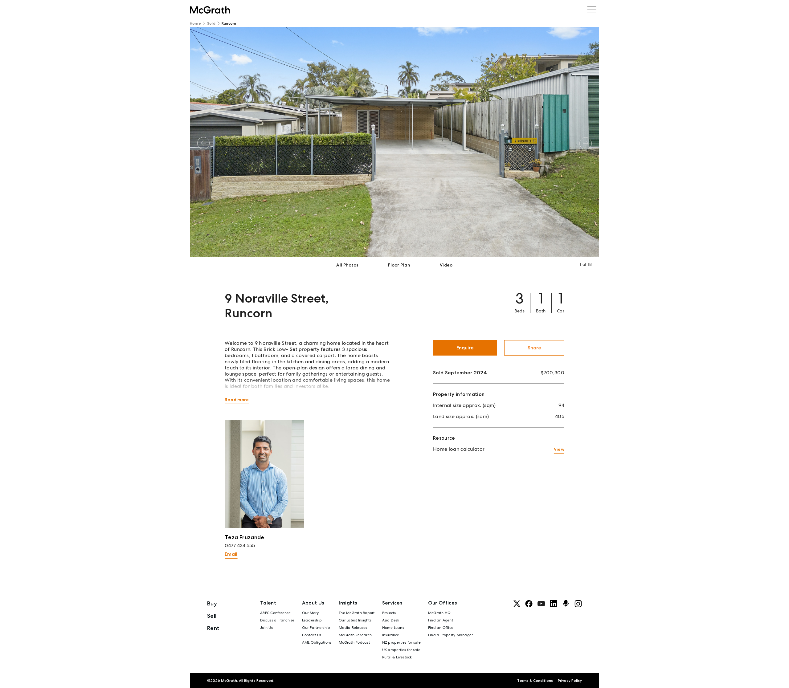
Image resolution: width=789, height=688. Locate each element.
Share (534, 347)
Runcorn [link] (229, 23)
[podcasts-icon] (566, 603)
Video (446, 265)
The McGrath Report (356, 612)
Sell (211, 615)
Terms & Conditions (535, 680)
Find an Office (440, 627)
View (559, 449)
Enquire (465, 347)
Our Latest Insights (355, 620)
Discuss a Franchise (277, 620)
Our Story (310, 612)
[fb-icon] (529, 603)
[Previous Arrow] (203, 143)
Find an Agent (440, 620)
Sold (211, 23)
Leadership (312, 620)
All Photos (347, 265)
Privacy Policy (570, 680)
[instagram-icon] (578, 603)
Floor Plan (399, 265)
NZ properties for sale (401, 642)
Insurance (390, 635)
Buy (212, 603)
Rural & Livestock (397, 657)
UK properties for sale (401, 649)
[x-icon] (516, 603)
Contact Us (311, 635)
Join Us (266, 627)
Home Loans (393, 627)
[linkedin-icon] (553, 603)
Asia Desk (390, 620)
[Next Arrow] (585, 143)
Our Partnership (316, 627)
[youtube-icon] (541, 603)
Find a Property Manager (450, 635)
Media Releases (353, 627)
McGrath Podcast (354, 642)
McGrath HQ (439, 612)
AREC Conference (275, 612)
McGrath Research (355, 635)
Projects (389, 612)
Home (195, 23)
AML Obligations (317, 642)
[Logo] (210, 10)
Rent (213, 628)
